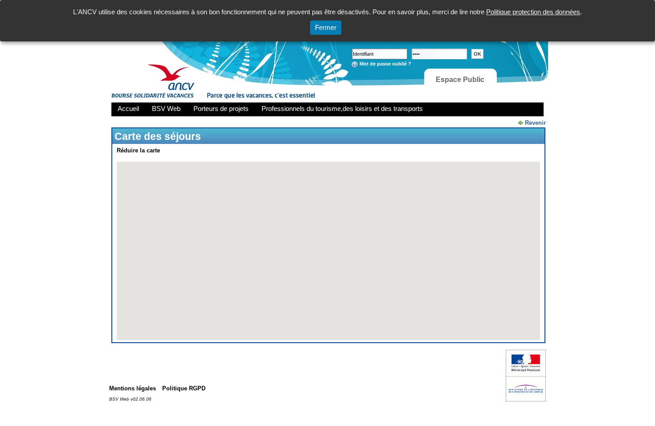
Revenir (535, 122)
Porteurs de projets (221, 108)
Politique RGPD (183, 388)
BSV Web (166, 108)
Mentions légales (132, 388)
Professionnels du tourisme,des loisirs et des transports (342, 108)
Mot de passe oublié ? (385, 63)
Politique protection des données (533, 12)
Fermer (325, 27)
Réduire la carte (138, 150)
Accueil (128, 108)
